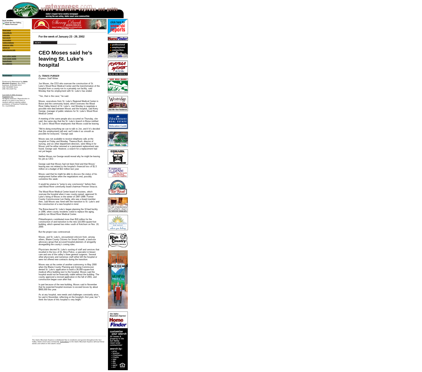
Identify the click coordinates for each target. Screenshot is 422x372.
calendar (6, 35)
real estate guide (9, 59)
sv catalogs (7, 64)
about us (6, 48)
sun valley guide (9, 56)
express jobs (8, 45)
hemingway (7, 75)
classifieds (7, 33)
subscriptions (8, 43)
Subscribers (64, 342)
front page (7, 30)
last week (7, 38)
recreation (7, 40)
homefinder (7, 61)
